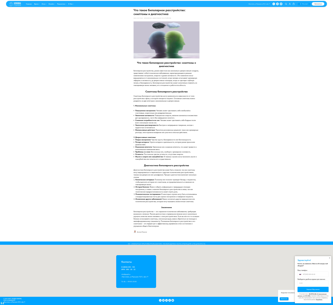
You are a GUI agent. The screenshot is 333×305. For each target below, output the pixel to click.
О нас (70, 4)
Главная (29, 4)
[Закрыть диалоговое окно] (330, 258)
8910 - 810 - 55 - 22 (128, 269)
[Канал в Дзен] (172, 300)
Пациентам (61, 4)
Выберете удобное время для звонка (311, 279)
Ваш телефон (302, 270)
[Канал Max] (163, 300)
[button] (286, 4)
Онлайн (51, 4)
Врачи (36, 4)
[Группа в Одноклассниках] (169, 300)
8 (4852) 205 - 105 (128, 267)
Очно (43, 4)
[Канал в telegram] (166, 300)
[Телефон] (273, 4)
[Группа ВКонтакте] (160, 300)
